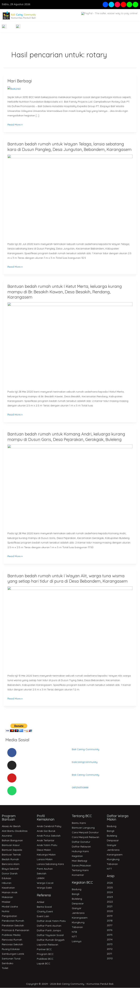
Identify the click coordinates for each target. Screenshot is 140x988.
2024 (110, 892)
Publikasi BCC (45, 958)
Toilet (5, 968)
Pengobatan (9, 916)
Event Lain (43, 916)
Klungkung (78, 922)
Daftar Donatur (81, 841)
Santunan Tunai (11, 958)
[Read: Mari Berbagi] (14, 88)
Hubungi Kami (80, 851)
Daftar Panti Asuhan (49, 925)
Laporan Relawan (47, 944)
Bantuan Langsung (83, 827)
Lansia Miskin (44, 859)
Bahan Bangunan (12, 840)
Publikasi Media (11, 935)
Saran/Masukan (81, 865)
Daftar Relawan (81, 846)
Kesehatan (8, 887)
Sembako (7, 963)
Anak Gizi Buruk (46, 831)
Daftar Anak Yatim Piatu (51, 921)
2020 (110, 911)
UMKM (40, 878)
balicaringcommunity (85, 761)
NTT (74, 936)
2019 (109, 915)
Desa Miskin (44, 849)
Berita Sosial (44, 906)
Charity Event (45, 911)
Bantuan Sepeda (12, 849)
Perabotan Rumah (13, 920)
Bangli (75, 894)
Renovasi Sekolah (12, 944)
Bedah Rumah (10, 859)
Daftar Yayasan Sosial (50, 935)
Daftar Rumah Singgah (51, 939)
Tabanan (77, 927)
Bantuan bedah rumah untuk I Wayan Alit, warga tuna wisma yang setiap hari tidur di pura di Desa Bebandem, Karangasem (67, 578)
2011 (109, 953)
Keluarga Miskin (46, 854)
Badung (76, 889)
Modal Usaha (10, 906)
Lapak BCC (43, 963)
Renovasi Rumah (12, 939)
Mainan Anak (9, 892)
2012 (109, 949)
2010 (110, 958)
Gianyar (76, 908)
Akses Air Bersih (11, 826)
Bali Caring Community (85, 749)
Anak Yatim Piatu (47, 845)
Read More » (14, 124)
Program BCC (45, 954)
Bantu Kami (79, 823)
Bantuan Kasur (11, 845)
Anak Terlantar (45, 840)
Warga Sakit (44, 887)
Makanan (7, 897)
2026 (110, 882)
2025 (110, 887)
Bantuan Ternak (11, 854)
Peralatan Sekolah (13, 925)
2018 (109, 920)
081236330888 (80, 787)
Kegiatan (77, 856)
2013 (109, 944)
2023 (110, 897)
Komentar (78, 875)
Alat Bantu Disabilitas (15, 831)
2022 (110, 901)
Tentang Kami (80, 870)
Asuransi (7, 835)
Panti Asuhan (45, 868)
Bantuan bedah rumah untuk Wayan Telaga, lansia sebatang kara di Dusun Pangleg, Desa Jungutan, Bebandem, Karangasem (69, 146)
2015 (109, 934)
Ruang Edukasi (11, 949)
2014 (109, 939)
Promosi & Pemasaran (15, 930)
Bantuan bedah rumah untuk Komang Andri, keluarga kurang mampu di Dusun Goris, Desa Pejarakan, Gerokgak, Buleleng (66, 436)
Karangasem (80, 917)
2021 (109, 906)
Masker (6, 901)
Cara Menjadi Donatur (85, 832)
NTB (74, 931)
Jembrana (78, 913)
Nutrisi (5, 911)
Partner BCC (44, 949)
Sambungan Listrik (13, 953)
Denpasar (78, 903)
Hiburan (6, 883)
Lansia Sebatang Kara (50, 864)
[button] (133, 27)
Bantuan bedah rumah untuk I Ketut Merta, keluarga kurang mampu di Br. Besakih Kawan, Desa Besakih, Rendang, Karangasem (64, 292)
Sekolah (41, 873)
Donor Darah (10, 873)
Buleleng (77, 898)
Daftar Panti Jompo (49, 930)
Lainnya (76, 941)
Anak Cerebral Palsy (49, 826)
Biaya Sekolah (10, 868)
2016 (109, 930)
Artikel (40, 902)
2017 (109, 925)
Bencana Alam (11, 864)
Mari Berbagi (19, 80)
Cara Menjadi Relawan (85, 837)
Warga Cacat (45, 883)
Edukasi (6, 878)
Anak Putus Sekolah (49, 835)
